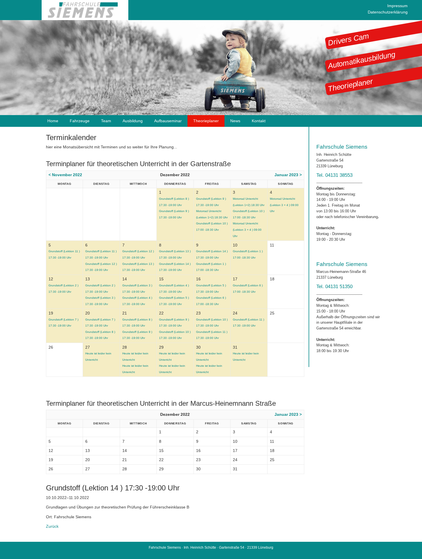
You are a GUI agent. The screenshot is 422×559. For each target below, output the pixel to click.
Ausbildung (133, 121)
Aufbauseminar (168, 121)
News (235, 121)
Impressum (397, 5)
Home (52, 121)
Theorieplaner (350, 85)
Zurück (52, 526)
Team (106, 121)
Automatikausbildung (361, 60)
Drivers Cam (348, 39)
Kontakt (259, 121)
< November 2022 (65, 174)
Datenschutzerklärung (388, 12)
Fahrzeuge (80, 121)
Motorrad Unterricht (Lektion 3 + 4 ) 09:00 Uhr (247, 229)
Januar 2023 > (288, 174)
